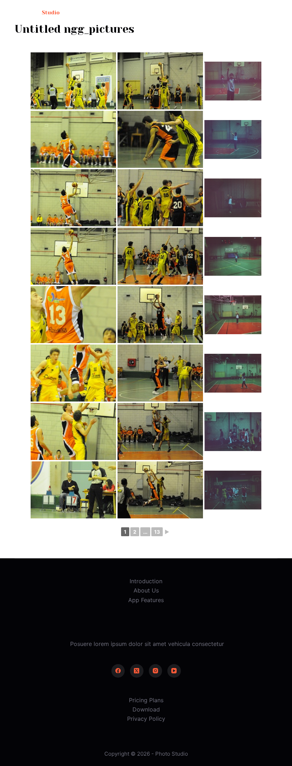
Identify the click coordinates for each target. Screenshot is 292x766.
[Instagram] (155, 671)
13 (157, 532)
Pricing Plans (146, 700)
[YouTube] (174, 671)
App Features (146, 600)
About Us (146, 590)
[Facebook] (118, 671)
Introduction (146, 581)
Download (146, 709)
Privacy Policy (146, 718)
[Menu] (274, 12)
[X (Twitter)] (137, 671)
